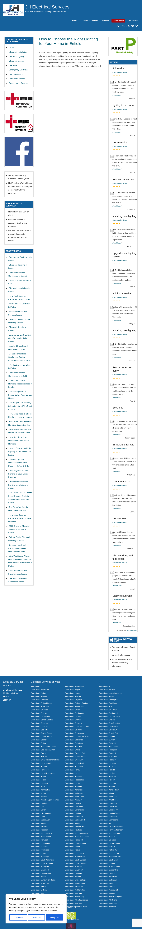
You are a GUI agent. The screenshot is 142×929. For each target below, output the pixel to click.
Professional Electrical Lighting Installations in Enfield (18, 484)
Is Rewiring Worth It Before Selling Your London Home (20, 394)
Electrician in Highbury (73, 776)
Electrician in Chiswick (73, 723)
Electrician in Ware (38, 893)
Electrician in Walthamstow (75, 890)
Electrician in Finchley (39, 753)
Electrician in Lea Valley (108, 803)
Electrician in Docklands (74, 740)
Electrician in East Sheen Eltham (43, 750)
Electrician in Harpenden (40, 770)
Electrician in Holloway (39, 783)
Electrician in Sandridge (40, 856)
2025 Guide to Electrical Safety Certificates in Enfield (19, 529)
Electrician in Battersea (39, 700)
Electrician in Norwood (39, 840)
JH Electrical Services (47, 6)
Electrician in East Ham (73, 746)
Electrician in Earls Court (74, 743)
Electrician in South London (109, 860)
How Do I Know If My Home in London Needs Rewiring (18, 440)
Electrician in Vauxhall (107, 886)
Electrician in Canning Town (109, 716)
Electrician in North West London (77, 836)
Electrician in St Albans (73, 866)
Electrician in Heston (38, 776)
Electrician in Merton (72, 823)
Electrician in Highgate (107, 776)
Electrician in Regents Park (109, 853)
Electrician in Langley (73, 803)
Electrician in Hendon (73, 773)
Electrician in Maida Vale (74, 816)
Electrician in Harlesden (74, 766)
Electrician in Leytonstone (74, 810)
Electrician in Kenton (38, 793)
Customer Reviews (90, 20)
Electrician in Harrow (72, 770)
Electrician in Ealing (38, 743)
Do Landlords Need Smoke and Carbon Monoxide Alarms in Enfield (20, 357)
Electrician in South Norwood (42, 863)
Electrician (13, 65)
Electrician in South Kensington (42, 860)
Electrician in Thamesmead (75, 883)
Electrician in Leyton (38, 810)
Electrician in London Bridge (109, 813)
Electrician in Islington (107, 786)
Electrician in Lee (37, 806)
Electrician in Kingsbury (107, 796)
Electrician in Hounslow (107, 783)
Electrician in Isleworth (73, 786)
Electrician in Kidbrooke (74, 793)
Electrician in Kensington (74, 790)
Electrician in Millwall (39, 826)
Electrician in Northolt (107, 836)
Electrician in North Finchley (41, 833)
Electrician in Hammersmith (41, 763)
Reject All (36, 917)
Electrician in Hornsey (73, 783)
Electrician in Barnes (106, 696)
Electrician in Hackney (107, 760)
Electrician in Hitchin (38, 780)
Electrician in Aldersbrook (40, 690)
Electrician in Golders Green (75, 756)
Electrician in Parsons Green (109, 843)
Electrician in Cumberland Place (77, 736)
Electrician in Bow (105, 706)
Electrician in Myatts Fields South (111, 826)
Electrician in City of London (109, 723)
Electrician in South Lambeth (75, 860)
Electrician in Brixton (72, 710)
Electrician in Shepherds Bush (110, 856)
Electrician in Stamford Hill (109, 870)
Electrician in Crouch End (108, 733)
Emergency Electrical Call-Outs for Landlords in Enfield (20, 338)
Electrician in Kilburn (106, 793)
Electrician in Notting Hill (74, 840)
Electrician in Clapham (39, 726)
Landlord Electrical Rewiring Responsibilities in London (20, 383)
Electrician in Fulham (39, 756)
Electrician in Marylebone (108, 820)
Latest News (118, 20)
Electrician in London (73, 813)
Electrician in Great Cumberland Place (45, 760)
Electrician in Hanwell (39, 766)
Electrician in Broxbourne (74, 713)
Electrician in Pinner (72, 846)
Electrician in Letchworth (74, 806)
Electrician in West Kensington (110, 896)
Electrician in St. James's (74, 870)
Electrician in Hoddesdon (74, 780)
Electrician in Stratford (73, 876)
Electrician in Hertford (107, 773)
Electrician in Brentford (39, 710)
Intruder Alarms (15, 74)
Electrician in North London (41, 836)
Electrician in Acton (106, 686)
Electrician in (35, 686)
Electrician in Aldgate (73, 690)
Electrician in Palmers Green (75, 843)
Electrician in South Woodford (76, 863)
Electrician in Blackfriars (108, 703)
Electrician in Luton (38, 816)
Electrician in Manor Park (108, 816)
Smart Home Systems (18, 83)
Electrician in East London (108, 746)
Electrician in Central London (42, 720)
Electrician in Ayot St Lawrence (110, 693)
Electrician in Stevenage (108, 873)
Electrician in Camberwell (40, 716)
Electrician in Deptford (39, 740)
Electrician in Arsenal (73, 693)
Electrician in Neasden (39, 830)
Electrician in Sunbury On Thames (43, 880)
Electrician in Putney (38, 853)
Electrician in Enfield (72, 750)
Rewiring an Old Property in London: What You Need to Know (20, 406)
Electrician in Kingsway (73, 800)
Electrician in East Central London (43, 746)
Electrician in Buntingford (108, 713)
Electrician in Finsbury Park (75, 753)
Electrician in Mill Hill (106, 823)
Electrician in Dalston (107, 736)
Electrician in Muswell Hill (74, 826)
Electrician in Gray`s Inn (108, 756)
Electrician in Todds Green (109, 883)
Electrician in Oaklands (107, 840)
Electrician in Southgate (40, 866)
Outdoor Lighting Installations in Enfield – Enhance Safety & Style (18, 462)
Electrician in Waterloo (73, 893)
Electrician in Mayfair (38, 823)
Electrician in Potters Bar (108, 850)
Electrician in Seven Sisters (75, 856)
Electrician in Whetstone (108, 900)
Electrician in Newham (73, 830)
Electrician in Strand (38, 876)
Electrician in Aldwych (107, 690)
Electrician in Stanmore (73, 873)
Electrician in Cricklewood (74, 733)
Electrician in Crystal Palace (41, 736)
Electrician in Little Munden (41, 813)
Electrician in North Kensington (110, 833)
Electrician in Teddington (40, 883)
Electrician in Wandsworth (108, 890)
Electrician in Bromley (39, 713)
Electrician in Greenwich (74, 760)
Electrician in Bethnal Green (41, 703)
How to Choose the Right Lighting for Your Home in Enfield (68, 41)
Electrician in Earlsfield (107, 743)
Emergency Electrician (19, 70)
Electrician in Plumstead (40, 850)
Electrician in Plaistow (107, 846)
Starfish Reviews (132, 630)
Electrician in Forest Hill (107, 753)
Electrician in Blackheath (40, 706)
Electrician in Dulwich (107, 740)
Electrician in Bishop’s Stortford (76, 703)
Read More (116, 95)
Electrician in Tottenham (74, 886)
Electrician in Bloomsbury (74, 706)
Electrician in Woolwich (107, 906)
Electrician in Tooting (38, 886)
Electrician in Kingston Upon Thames (45, 800)
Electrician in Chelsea (107, 720)
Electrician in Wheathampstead (76, 900)
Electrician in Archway (39, 693)
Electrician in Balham (73, 696)
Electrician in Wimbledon (108, 903)
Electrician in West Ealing (74, 896)
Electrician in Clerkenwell (108, 726)
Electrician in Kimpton (39, 796)
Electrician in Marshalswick (75, 820)
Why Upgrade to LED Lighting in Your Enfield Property (18, 473)
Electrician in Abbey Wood (74, 686)
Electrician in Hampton (107, 763)
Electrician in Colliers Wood (109, 730)
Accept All (54, 917)
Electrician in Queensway (74, 853)
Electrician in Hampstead (74, 763)
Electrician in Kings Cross (74, 796)
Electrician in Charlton (73, 720)
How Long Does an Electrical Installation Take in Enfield (19, 518)
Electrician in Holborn (107, 780)
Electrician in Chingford (39, 723)
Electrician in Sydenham (108, 880)
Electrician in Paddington (40, 843)
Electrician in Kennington (40, 790)
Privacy (105, 20)
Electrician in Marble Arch (40, 820)
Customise (18, 917)
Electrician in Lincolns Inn (108, 810)
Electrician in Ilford (38, 786)
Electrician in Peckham (39, 846)
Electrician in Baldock (39, 696)
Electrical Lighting (16, 56)
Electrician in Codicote (39, 730)
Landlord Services (17, 79)
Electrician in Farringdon (108, 750)
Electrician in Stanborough (41, 873)
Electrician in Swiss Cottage (75, 880)
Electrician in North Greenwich (76, 833)
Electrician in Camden (73, 716)
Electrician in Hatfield (107, 770)
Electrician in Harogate (107, 766)
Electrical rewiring (16, 61)
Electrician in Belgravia (73, 700)
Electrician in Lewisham (108, 806)
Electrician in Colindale (73, 730)
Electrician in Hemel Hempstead (43, 773)
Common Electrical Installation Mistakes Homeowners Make (17, 548)
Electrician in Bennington (108, 700)
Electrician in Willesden (73, 903)
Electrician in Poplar (72, 850)
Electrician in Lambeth (39, 803)
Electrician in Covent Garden (41, 733)
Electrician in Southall (107, 863)
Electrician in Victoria (39, 890)
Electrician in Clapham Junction (77, 726)
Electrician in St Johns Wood (109, 866)
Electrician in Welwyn (107, 893)
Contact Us (133, 20)
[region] (36, 908)
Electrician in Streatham (108, 876)
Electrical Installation (18, 52)
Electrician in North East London (111, 830)
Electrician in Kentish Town (109, 790)
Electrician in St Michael (40, 870)
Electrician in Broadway (107, 710)
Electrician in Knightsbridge (109, 800)
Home (75, 20)
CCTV (11, 47)
